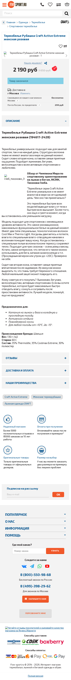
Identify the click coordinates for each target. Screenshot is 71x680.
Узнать (55, 550)
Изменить (25, 93)
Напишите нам (37, 598)
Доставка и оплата (20, 370)
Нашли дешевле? (33, 63)
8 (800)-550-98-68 (35, 574)
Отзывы (11, 358)
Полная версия (35, 675)
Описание (13, 120)
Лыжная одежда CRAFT (18, 403)
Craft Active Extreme (16, 396)
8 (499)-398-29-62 (35, 586)
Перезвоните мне (35, 613)
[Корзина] (67, 4)
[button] (4, 56)
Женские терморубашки (47, 396)
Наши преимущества (21, 382)
